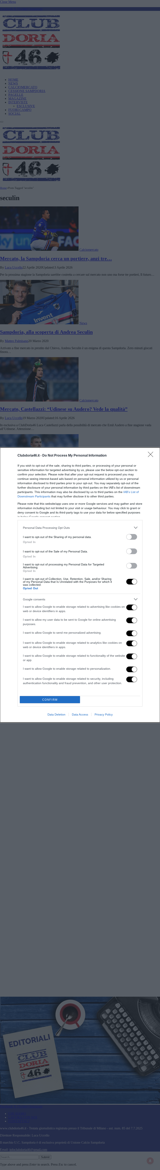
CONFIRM (50, 699)
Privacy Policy (104, 714)
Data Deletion (56, 714)
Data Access (80, 714)
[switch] (131, 537)
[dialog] (80, 585)
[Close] (152, 456)
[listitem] (80, 527)
